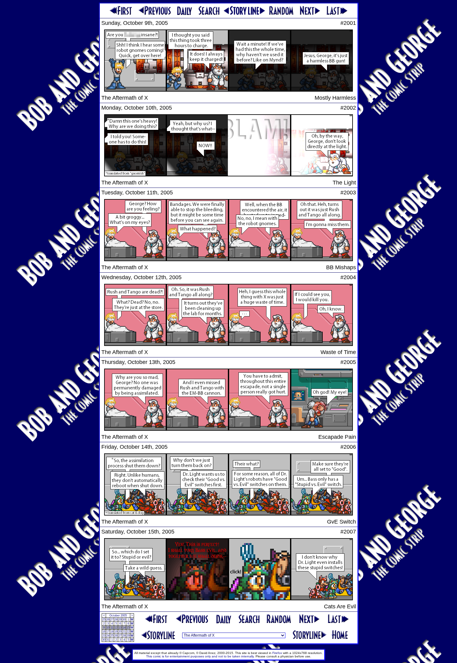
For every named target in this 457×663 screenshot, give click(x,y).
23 (103, 635)
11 (112, 627)
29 (120, 619)
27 (111, 619)
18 (111, 631)
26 (107, 619)
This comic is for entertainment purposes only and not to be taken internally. (200, 656)
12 (116, 627)
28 (116, 619)
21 (124, 631)
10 (107, 627)
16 (103, 631)
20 (120, 631)
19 (116, 631)
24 (107, 635)
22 (128, 631)
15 (128, 627)
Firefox (277, 653)
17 (107, 631)
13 (120, 627)
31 (107, 639)
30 (124, 619)
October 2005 (118, 615)
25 (103, 619)
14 (124, 627)
